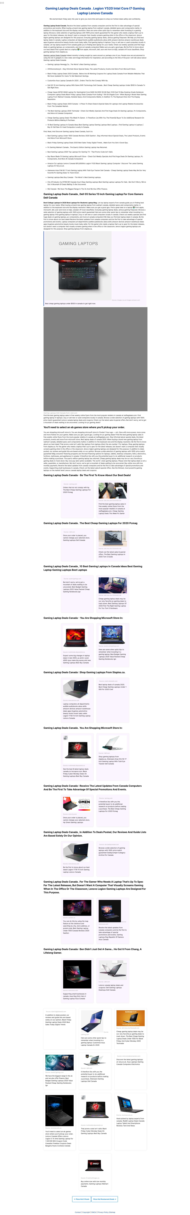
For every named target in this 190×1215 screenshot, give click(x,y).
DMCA (93, 1212)
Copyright (86, 1212)
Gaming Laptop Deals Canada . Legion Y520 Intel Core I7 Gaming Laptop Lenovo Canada (95, 10)
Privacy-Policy (103, 1212)
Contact (78, 1212)
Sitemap (112, 1212)
